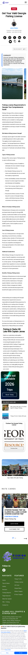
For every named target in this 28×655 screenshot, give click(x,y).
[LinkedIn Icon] (19, 37)
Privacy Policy (8, 649)
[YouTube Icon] (10, 41)
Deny (7, 652)
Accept (20, 652)
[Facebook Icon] (4, 37)
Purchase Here (14, 448)
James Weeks (14, 28)
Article (14, 9)
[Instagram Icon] (9, 37)
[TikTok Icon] (24, 37)
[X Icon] (14, 37)
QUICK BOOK (14, 523)
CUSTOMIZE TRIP (14, 529)
